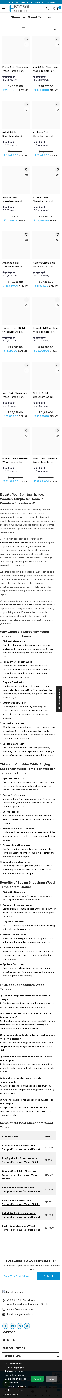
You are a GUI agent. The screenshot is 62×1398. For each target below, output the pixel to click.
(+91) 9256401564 (24, 1309)
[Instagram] (13, 1326)
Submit (48, 1276)
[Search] (48, 8)
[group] (15, 79)
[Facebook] (5, 1326)
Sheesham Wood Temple (14, 542)
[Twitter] (27, 1326)
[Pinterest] (20, 1326)
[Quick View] (26, 44)
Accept (37, 1379)
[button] (23, 29)
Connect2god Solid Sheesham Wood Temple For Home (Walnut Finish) (20, 1175)
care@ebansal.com (24, 1314)
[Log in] (53, 8)
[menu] (3, 8)
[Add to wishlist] (26, 39)
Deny (51, 1379)
